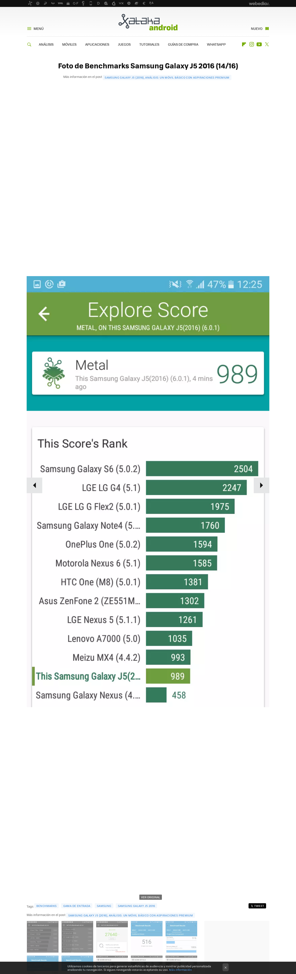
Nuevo (256, 28)
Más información (180, 970)
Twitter (266, 44)
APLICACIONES (97, 44)
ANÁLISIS (46, 44)
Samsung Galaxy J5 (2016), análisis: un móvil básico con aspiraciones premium (167, 77)
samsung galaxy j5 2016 (136, 906)
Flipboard (244, 44)
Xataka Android (148, 22)
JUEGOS (124, 44)
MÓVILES (69, 44)
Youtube (259, 44)
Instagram (251, 44)
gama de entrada (76, 906)
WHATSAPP (216, 44)
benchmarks (46, 906)
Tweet (259, 906)
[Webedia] (259, 3)
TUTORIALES (149, 44)
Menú (39, 28)
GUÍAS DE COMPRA (183, 44)
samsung (104, 906)
